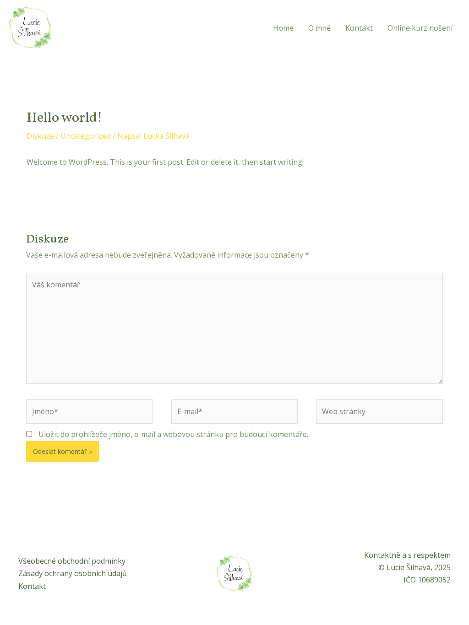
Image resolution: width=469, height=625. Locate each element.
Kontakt (359, 28)
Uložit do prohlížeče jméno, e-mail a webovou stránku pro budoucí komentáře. (173, 434)
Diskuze (40, 136)
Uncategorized (85, 136)
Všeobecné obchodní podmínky (71, 561)
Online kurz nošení (420, 28)
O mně (319, 28)
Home (283, 28)
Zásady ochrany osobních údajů (72, 573)
